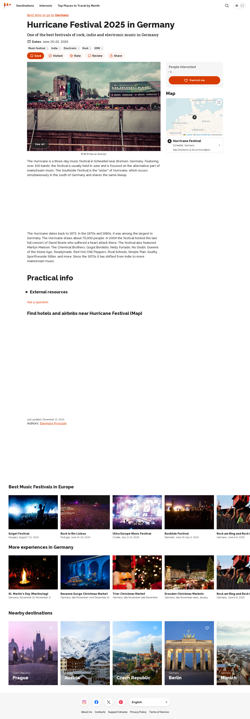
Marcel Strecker (97, 154)
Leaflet (188, 135)
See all (40, 144)
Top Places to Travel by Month (79, 5)
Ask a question (37, 302)
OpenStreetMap (203, 135)
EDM (97, 48)
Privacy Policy (138, 712)
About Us (86, 712)
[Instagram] (84, 702)
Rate (77, 55)
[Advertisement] (94, 204)
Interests (45, 5)
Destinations (25, 5)
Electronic (70, 48)
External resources (49, 291)
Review (97, 55)
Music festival (36, 48)
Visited (58, 55)
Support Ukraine (117, 712)
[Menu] (239, 5)
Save (38, 55)
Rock (85, 48)
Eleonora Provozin (53, 423)
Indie (54, 48)
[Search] (226, 5)
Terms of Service (159, 712)
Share (118, 55)
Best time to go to (48, 15)
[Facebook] (96, 702)
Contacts (100, 712)
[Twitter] (109, 702)
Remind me (197, 80)
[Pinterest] (121, 702)
